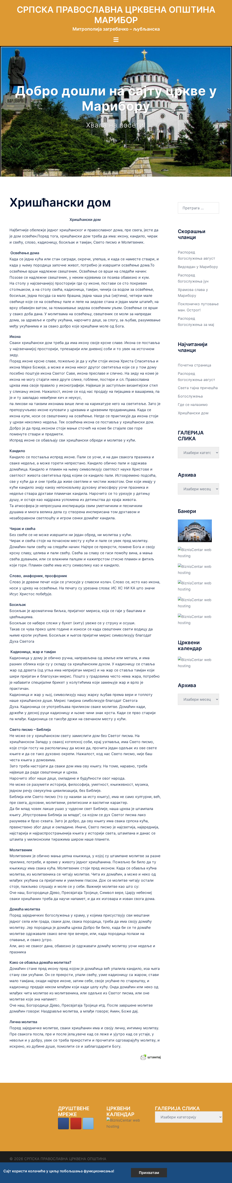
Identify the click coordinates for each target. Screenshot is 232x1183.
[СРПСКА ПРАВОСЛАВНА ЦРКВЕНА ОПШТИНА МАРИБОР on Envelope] (88, 1123)
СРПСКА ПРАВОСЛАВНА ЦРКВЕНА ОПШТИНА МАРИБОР (116, 14)
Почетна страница (194, 365)
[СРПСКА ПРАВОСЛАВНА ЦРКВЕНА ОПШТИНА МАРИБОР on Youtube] (75, 1123)
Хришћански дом (193, 413)
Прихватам (149, 1172)
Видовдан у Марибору (198, 266)
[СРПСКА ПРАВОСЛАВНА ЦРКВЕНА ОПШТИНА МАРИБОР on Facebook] (63, 1123)
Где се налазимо (193, 404)
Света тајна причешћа (198, 387)
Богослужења (190, 396)
